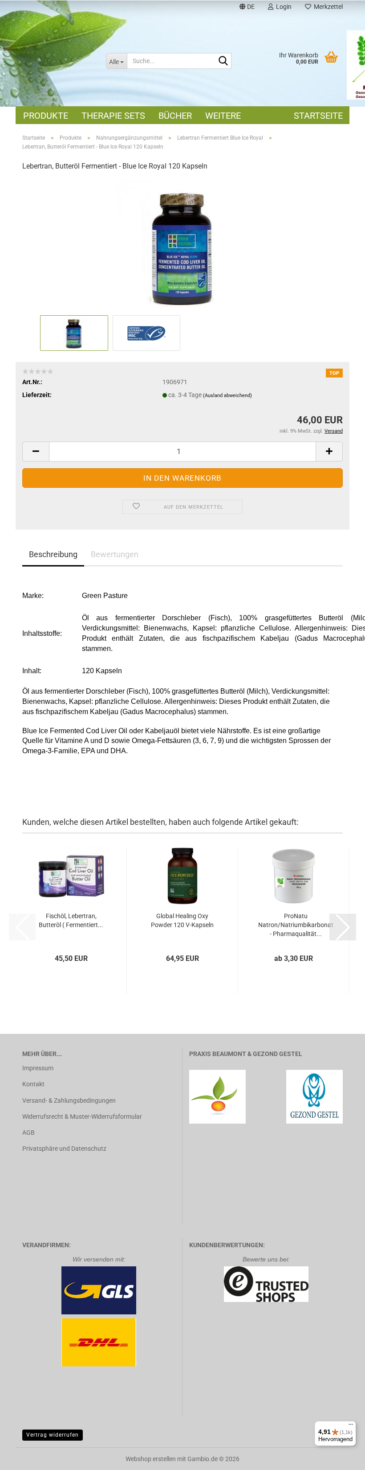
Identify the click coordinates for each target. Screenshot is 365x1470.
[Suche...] (223, 61)
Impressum (37, 1068)
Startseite (318, 115)
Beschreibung (53, 554)
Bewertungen (114, 554)
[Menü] (350, 1426)
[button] (247, 8)
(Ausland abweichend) (227, 395)
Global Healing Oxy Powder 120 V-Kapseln (182, 920)
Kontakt (33, 1084)
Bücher (175, 115)
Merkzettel (327, 6)
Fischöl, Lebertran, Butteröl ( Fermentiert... (71, 920)
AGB (28, 1132)
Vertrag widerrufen (52, 1435)
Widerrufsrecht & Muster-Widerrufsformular (82, 1116)
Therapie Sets (113, 115)
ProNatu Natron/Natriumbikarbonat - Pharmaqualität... (295, 924)
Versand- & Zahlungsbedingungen (69, 1100)
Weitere (223, 115)
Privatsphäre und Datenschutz (64, 1148)
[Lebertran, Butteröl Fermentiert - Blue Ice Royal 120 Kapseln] (182, 245)
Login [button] (282, 6)
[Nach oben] (340, 1456)
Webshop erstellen (151, 1458)
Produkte (45, 115)
